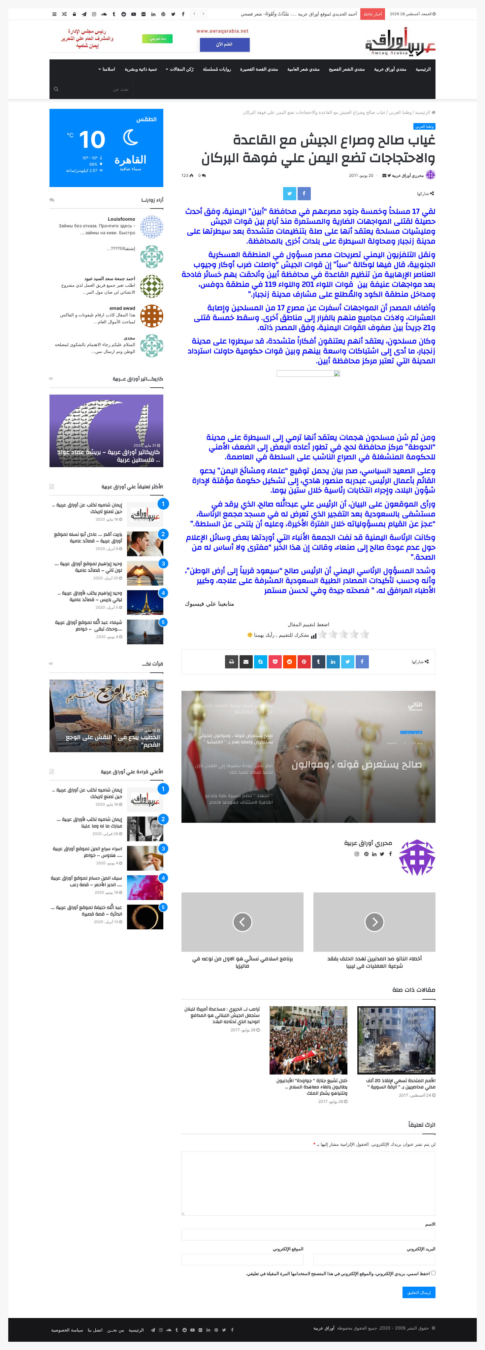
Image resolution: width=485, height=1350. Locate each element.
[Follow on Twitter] (388, 175)
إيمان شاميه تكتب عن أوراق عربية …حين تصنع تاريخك (87, 508)
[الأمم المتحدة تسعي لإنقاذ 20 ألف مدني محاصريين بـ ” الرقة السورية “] (396, 1040)
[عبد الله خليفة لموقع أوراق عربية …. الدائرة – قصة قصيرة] (145, 917)
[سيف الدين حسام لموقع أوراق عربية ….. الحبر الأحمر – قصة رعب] (145, 887)
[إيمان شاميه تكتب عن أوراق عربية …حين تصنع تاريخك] (145, 514)
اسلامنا (109, 69)
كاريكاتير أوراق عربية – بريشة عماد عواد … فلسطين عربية (108, 456)
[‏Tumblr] (318, 661)
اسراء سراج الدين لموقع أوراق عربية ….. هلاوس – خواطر (87, 852)
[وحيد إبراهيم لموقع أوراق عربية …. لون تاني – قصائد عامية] (145, 573)
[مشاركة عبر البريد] (246, 661)
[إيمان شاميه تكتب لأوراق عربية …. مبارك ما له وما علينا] (145, 829)
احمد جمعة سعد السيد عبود (109, 278)
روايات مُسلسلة (217, 69)
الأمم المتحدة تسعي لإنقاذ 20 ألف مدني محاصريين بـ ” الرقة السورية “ (401, 1084)
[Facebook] (304, 193)
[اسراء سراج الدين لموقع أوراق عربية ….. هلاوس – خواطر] (145, 858)
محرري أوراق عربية (408, 175)
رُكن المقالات (181, 69)
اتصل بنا (95, 1330)
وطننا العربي (400, 112)
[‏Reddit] (289, 661)
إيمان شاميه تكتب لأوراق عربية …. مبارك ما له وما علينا (89, 822)
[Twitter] (289, 193)
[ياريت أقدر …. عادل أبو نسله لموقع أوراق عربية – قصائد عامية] (145, 543)
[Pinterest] (304, 661)
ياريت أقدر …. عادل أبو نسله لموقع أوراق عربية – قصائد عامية (88, 537)
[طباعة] (231, 661)
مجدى (129, 337)
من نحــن (115, 1330)
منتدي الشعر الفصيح (347, 69)
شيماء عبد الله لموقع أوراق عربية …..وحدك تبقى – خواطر (88, 625)
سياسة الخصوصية (67, 1330)
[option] (308, 757)
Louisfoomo (121, 219)
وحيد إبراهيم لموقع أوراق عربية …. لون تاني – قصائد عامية (88, 567)
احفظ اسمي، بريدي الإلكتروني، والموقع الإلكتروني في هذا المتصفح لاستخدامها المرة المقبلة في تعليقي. (338, 1273)
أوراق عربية (324, 1328)
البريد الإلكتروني (421, 1248)
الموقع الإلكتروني (288, 1248)
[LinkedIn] (333, 661)
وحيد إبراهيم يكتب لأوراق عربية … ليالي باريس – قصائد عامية (90, 596)
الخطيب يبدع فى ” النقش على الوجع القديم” (113, 741)
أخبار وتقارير (411, 730)
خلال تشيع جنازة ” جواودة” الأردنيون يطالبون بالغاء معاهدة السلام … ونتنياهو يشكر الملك (311, 1087)
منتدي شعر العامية (303, 69)
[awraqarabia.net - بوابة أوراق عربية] (400, 41)
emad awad (122, 308)
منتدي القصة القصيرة (259, 69)
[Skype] (260, 661)
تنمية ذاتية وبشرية (141, 69)
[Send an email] (384, 175)
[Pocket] (275, 661)
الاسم (430, 1224)
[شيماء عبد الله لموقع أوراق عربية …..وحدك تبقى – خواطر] (145, 632)
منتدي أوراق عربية (390, 69)
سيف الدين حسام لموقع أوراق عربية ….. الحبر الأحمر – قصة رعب (86, 881)
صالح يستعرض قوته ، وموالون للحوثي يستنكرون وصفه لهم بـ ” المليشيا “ (354, 758)
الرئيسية (423, 69)
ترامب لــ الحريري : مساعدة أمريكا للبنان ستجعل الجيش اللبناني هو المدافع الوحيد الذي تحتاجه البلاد (222, 1015)
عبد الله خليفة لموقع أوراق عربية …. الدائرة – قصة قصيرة (86, 910)
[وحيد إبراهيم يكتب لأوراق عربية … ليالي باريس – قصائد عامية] (145, 602)
